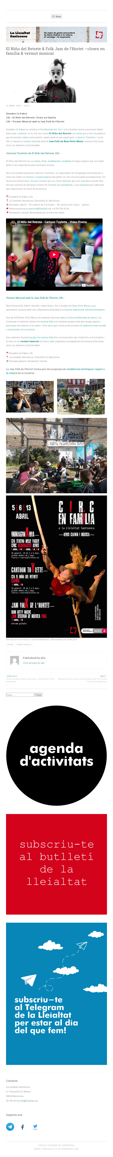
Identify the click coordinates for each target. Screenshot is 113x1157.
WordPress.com (70, 1149)
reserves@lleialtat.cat (39, 208)
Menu (58, 16)
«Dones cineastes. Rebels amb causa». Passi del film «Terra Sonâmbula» (30, 679)
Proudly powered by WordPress (56, 1145)
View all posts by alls (33, 662)
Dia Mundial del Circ (51, 129)
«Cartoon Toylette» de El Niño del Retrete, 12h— (33, 153)
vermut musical (24, 645)
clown (10, 645)
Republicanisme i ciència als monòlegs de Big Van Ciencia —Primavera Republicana (82, 679)
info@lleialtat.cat (28, 1100)
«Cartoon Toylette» (85, 137)
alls (27, 105)
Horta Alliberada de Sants (83, 317)
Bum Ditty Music (81, 305)
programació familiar (63, 639)
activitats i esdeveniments (33, 639)
